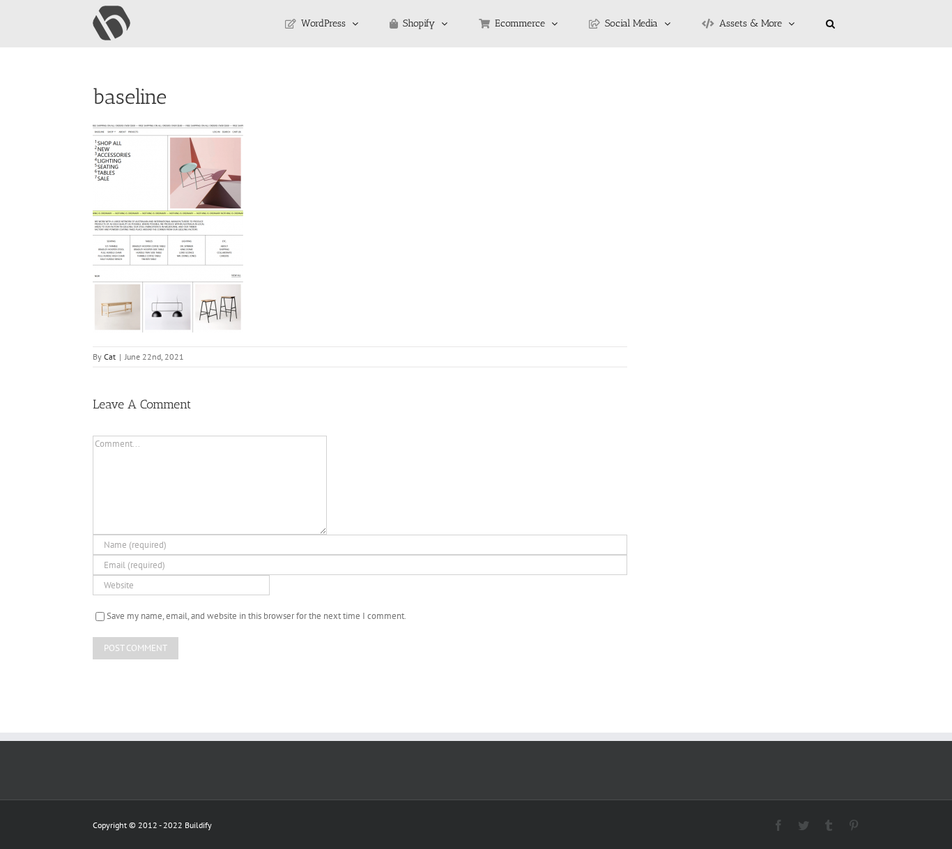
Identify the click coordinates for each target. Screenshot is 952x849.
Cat (110, 356)
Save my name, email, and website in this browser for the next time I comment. (256, 616)
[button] (830, 23)
